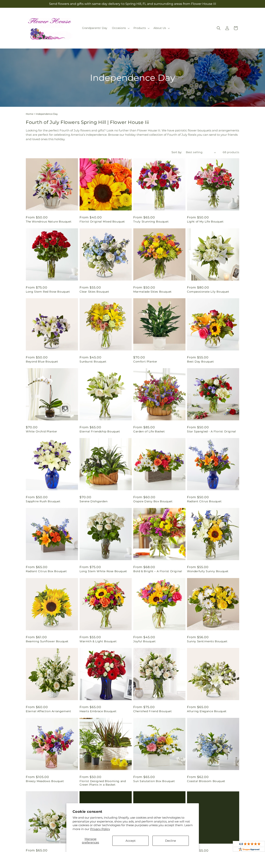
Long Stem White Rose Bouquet (103, 571)
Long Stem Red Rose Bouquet (48, 291)
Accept (131, 840)
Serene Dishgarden (93, 501)
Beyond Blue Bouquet (42, 361)
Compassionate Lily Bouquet (208, 291)
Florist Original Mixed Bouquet (102, 221)
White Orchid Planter (41, 431)
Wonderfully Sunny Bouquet (208, 571)
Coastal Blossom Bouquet (206, 781)
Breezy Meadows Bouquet (45, 781)
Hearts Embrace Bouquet (98, 711)
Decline (170, 840)
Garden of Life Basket (149, 431)
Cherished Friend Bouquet (152, 711)
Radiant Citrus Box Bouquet (46, 571)
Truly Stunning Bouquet (151, 221)
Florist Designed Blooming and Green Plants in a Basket (103, 782)
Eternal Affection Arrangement (48, 711)
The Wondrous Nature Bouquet (48, 221)
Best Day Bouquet (200, 361)
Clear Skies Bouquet (94, 291)
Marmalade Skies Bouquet (152, 291)
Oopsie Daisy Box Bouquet (152, 501)
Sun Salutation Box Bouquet (154, 781)
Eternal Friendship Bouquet (100, 431)
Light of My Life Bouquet (205, 221)
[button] (120, 28)
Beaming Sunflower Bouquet (47, 641)
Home (29, 113)
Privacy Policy (100, 829)
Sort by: (176, 152)
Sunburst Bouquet (93, 361)
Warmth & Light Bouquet (98, 641)
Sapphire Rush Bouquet (43, 501)
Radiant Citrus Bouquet (204, 501)
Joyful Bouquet (144, 641)
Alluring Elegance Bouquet (207, 711)
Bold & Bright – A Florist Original (157, 571)
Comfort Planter (145, 361)
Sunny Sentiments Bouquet (207, 641)
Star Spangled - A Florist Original (211, 431)
